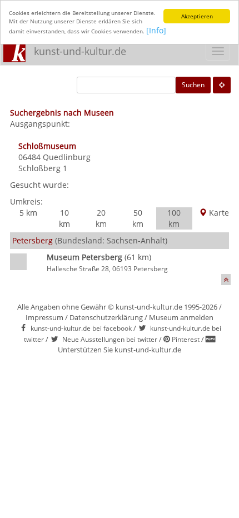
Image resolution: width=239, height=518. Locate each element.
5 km (28, 212)
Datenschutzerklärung (106, 317)
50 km (137, 218)
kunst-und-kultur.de (80, 51)
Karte (218, 212)
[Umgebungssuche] (222, 85)
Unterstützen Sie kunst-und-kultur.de (119, 350)
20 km (101, 218)
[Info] (156, 30)
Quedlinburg (67, 157)
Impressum (44, 317)
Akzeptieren (197, 16)
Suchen (193, 84)
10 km (64, 218)
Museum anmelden (181, 317)
